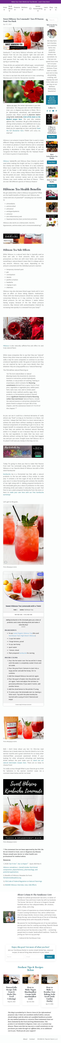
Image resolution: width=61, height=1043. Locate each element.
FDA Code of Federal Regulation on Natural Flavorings (23, 881)
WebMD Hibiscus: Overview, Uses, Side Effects (20, 885)
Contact (32, 1039)
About (25, 1039)
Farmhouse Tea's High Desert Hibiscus (22, 636)
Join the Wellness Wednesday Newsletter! (52, 100)
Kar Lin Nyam (22, 864)
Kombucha (6, 474)
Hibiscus (6, 161)
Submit (49, 957)
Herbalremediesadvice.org (12, 878)
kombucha (23, 653)
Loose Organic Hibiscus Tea (22, 633)
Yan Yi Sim (12, 864)
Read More (51, 137)
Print (40, 574)
